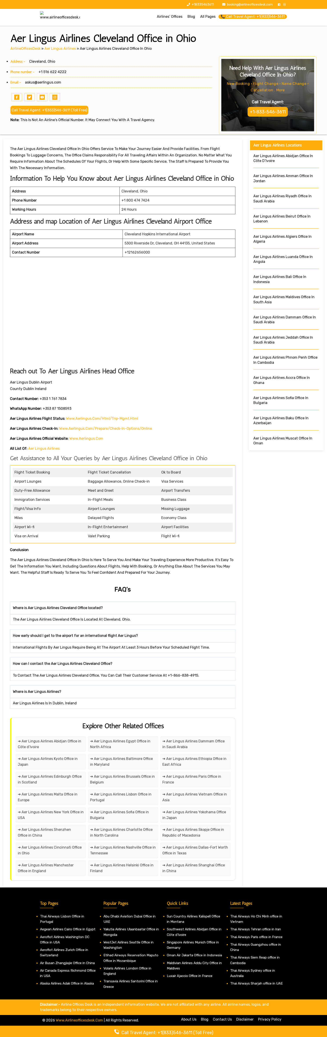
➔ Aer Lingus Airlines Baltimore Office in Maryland (121, 762)
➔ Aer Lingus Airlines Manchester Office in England (46, 868)
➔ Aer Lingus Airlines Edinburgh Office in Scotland (50, 779)
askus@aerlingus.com (43, 82)
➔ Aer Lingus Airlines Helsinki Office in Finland (121, 868)
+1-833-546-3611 (268, 111)
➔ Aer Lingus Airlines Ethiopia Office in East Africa (194, 762)
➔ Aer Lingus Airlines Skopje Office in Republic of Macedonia (193, 832)
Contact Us (222, 1019)
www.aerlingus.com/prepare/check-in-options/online (105, 428)
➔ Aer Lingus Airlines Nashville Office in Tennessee (123, 850)
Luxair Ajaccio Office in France (189, 976)
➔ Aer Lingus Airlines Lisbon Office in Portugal (120, 797)
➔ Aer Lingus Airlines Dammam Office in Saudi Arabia (193, 744)
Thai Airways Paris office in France (256, 937)
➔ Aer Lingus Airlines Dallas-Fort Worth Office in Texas (195, 850)
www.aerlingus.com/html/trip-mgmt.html (102, 418)
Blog (204, 1019)
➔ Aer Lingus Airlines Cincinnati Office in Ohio (50, 850)
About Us (188, 1019)
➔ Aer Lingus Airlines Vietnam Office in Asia (194, 797)
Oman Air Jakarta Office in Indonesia (194, 955)
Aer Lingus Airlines (60, 48)
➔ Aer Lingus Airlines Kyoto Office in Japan (48, 762)
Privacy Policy (269, 1019)
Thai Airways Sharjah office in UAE (256, 983)
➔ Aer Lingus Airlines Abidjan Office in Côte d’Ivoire (49, 744)
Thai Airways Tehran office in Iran (255, 929)
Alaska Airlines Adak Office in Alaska (67, 983)
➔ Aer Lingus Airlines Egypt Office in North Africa (120, 744)
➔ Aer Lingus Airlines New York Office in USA (51, 815)
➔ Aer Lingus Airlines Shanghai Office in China (193, 868)
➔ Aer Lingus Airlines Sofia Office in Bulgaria (119, 815)
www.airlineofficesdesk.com (79, 1020)
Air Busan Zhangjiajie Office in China (67, 963)
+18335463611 (202, 4)
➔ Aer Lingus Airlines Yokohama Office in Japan (194, 815)
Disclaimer (245, 1019)
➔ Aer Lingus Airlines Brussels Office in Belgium (122, 779)
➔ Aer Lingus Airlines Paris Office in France (191, 779)
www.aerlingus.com (86, 438)
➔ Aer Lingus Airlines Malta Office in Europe (47, 797)
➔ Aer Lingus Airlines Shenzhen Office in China (44, 832)
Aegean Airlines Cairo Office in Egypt (67, 929)
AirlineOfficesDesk (25, 48)
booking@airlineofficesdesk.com (249, 4)
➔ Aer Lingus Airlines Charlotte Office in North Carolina (121, 832)
